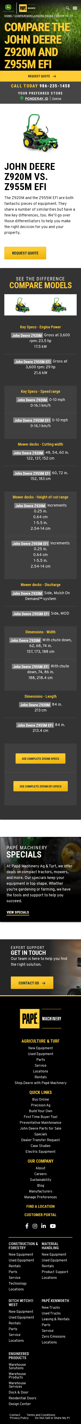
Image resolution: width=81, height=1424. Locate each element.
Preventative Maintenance (40, 1123)
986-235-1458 (55, 85)
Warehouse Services (17, 1385)
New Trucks (51, 1308)
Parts (40, 1060)
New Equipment (40, 1048)
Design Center (20, 1404)
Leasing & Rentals (56, 1319)
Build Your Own (40, 1111)
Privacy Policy (19, 1418)
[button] (40, 76)
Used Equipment (40, 1054)
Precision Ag (40, 1105)
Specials (40, 1134)
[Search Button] (68, 9)
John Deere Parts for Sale (40, 1129)
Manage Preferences (40, 1197)
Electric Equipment (40, 1152)
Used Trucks (51, 1313)
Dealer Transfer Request (40, 1140)
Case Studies (41, 1146)
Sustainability (40, 1180)
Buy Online (40, 1100)
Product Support (55, 1272)
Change (56, 99)
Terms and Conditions (41, 1415)
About (40, 1168)
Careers (40, 1174)
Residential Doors (22, 1398)
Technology (18, 1284)
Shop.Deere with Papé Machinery (40, 1083)
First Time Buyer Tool (40, 1117)
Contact (15, 1415)
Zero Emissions (53, 1337)
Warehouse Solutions (17, 1367)
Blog (40, 1186)
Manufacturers (40, 1191)
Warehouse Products (17, 1376)
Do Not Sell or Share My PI (52, 1418)
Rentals (41, 1077)
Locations (40, 1071)
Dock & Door (19, 1392)
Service (40, 1066)
